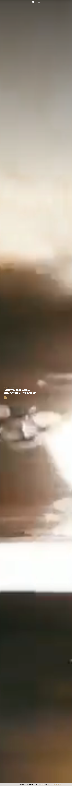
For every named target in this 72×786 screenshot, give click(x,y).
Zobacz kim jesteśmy (11, 397)
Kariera (53, 2)
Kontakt (46, 2)
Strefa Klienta (24, 2)
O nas (5, 2)
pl (61, 2)
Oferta (14, 2)
